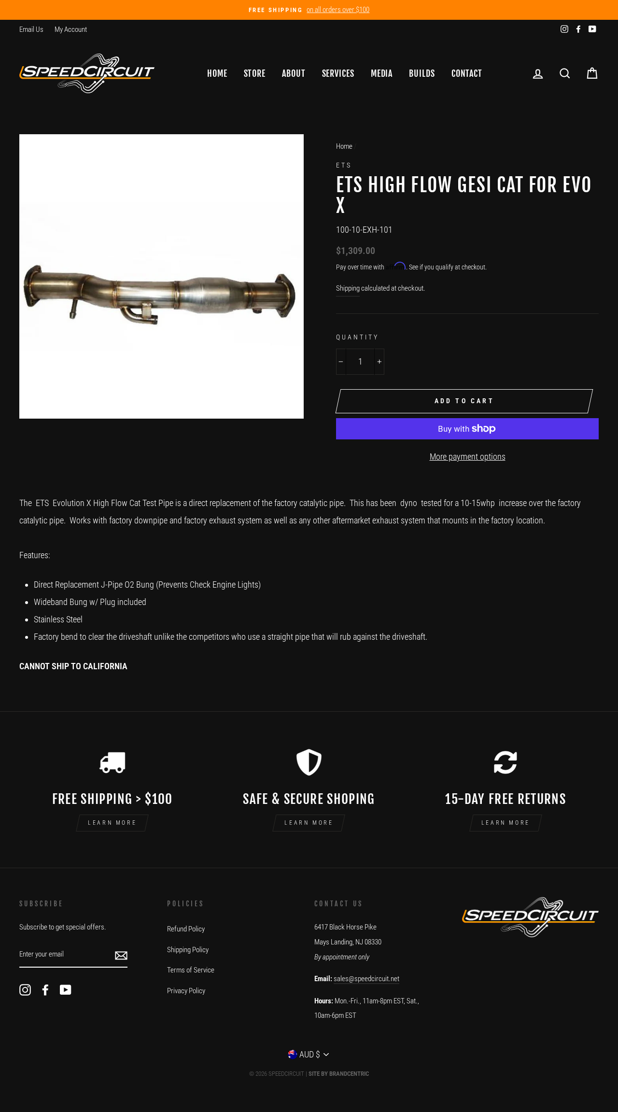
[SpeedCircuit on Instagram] (25, 989)
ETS (344, 165)
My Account (71, 29)
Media (382, 73)
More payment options (468, 456)
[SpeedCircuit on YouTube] (65, 989)
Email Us (31, 29)
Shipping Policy (188, 949)
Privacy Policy (186, 990)
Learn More (112, 822)
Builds (422, 73)
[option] (309, 9)
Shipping (348, 288)
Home (217, 73)
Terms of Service (190, 970)
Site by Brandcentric (339, 1073)
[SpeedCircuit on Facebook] (45, 989)
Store (255, 73)
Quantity (357, 337)
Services (338, 73)
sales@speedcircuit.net (366, 978)
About (294, 73)
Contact (466, 73)
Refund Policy (186, 929)
